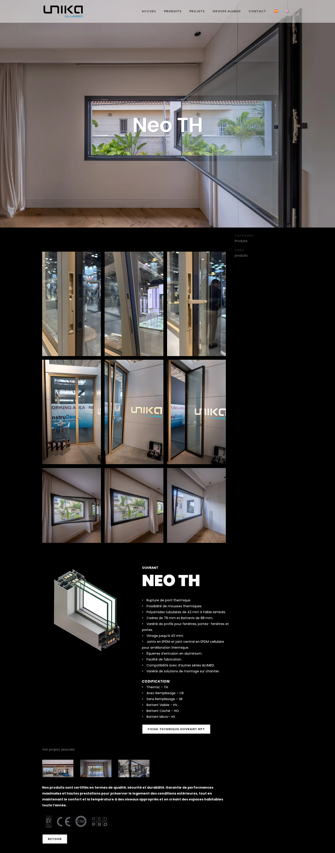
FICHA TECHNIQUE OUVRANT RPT (176, 729)
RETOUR (55, 839)
